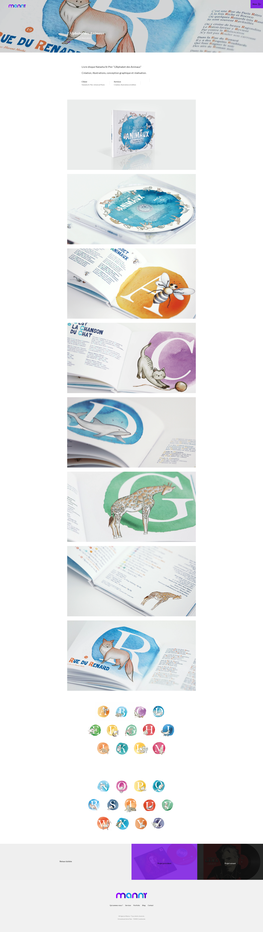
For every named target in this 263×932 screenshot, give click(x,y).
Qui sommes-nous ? (116, 905)
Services (128, 905)
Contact (150, 905)
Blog (143, 905)
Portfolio (136, 905)
